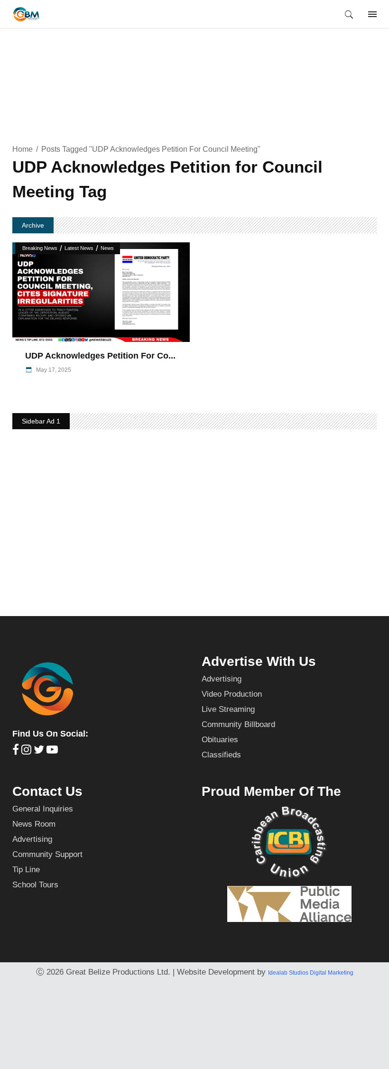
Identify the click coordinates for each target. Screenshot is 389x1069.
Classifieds (221, 754)
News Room (34, 824)
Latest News (79, 248)
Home (22, 149)
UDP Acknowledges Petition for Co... (100, 355)
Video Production (232, 694)
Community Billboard (238, 724)
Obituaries (220, 739)
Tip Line (26, 869)
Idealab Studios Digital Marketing (310, 972)
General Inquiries (42, 808)
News (107, 248)
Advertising (221, 678)
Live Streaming (228, 709)
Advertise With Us (259, 661)
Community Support (47, 854)
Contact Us (47, 791)
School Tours (35, 884)
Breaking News (39, 248)
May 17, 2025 (53, 370)
